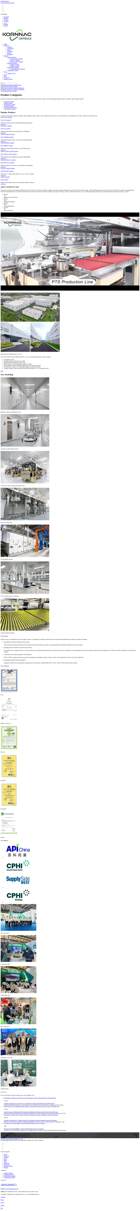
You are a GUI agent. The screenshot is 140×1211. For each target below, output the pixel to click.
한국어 (6, 26)
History (9, 50)
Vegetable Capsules (12, 63)
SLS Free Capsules (5, 128)
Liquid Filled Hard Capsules (17, 69)
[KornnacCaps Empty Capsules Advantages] (12, 88)
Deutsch (6, 18)
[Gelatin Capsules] (9, 101)
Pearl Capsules (4, 179)
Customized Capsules (12, 70)
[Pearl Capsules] (5, 177)
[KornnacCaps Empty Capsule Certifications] (12, 89)
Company (9, 47)
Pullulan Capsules (15, 66)
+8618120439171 (9, 1184)
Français (6, 20)
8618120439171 (5, 1)
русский (6, 21)
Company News (11, 73)
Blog (5, 76)
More (2, 371)
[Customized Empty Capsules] (9, 91)
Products (6, 56)
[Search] (1, 82)
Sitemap (6, 1167)
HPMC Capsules (14, 64)
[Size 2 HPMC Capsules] (7, 143)
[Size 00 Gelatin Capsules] (8, 168)
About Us (6, 45)
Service (9, 53)
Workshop (9, 54)
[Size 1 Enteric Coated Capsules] (9, 151)
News (5, 72)
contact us (3, 1137)
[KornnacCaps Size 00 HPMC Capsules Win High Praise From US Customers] (24, 1123)
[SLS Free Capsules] (6, 125)
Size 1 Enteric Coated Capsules (9, 154)
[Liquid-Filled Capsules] (10, 107)
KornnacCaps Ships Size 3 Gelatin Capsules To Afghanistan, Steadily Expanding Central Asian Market (30, 1120)
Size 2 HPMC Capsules (7, 145)
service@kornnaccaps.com (7, 2)
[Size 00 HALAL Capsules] (8, 160)
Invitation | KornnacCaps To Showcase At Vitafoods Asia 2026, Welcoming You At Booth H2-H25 (29, 1103)
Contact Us (7, 77)
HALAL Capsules (15, 60)
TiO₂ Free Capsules (6, 120)
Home (5, 44)
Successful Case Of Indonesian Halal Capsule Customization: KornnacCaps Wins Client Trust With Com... (31, 1112)
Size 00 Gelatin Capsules (7, 171)
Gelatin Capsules (11, 57)
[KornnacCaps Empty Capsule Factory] (11, 85)
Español (6, 24)
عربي (5, 23)
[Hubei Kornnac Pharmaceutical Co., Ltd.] (17, 41)
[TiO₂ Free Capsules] (6, 117)
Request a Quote (8, 79)
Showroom (7, 1164)
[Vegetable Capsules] (9, 104)
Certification (10, 48)
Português (6, 17)
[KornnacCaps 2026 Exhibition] (9, 86)
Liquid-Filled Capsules (13, 67)
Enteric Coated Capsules (16, 61)
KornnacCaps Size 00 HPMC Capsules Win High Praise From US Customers (24, 1129)
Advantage (10, 51)
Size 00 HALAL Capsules (7, 162)
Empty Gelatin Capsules (16, 58)
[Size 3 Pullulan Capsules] (8, 134)
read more (3, 124)
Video (5, 74)
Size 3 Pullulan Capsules (7, 137)
